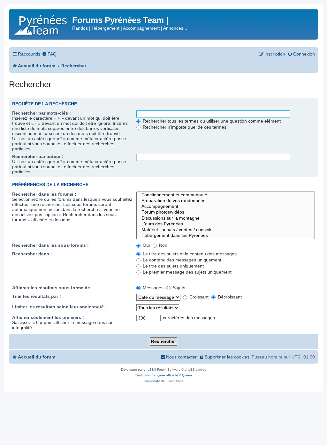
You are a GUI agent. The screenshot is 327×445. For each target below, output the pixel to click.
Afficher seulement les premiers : (48, 317)
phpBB (149, 369)
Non (162, 245)
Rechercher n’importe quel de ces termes (183, 127)
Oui (145, 245)
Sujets (178, 287)
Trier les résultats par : (36, 296)
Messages (152, 287)
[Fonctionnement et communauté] (225, 195)
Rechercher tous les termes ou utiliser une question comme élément (211, 121)
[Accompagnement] (225, 206)
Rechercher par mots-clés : (41, 113)
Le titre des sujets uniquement (172, 265)
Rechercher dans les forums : (44, 194)
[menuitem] (49, 54)
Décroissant (229, 296)
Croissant (198, 296)
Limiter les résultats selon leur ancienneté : (59, 306)
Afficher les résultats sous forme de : (52, 287)
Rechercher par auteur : (38, 156)
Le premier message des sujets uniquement (186, 272)
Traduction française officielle (156, 375)
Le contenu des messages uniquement (181, 259)
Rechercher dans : (32, 253)
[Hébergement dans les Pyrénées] (225, 235)
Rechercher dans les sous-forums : (50, 245)
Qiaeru (187, 375)
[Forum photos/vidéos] (225, 212)
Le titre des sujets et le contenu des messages (189, 253)
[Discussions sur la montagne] (225, 218)
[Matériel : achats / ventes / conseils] (225, 230)
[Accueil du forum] (41, 24)
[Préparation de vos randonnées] (225, 201)
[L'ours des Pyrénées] (225, 224)
